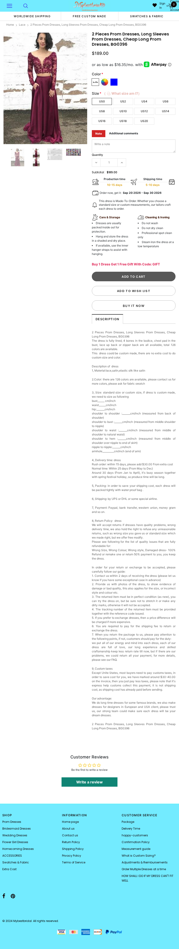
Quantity (97, 154)
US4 (144, 101)
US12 (144, 111)
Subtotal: (98, 172)
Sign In (162, 5)
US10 (123, 111)
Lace (22, 24)
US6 (166, 101)
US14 (165, 111)
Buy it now (134, 306)
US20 (144, 121)
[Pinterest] (13, 896)
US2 (123, 101)
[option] (32, 16)
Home (10, 24)
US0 (102, 101)
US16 (102, 121)
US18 (123, 121)
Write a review (89, 782)
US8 (102, 111)
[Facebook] (3, 896)
